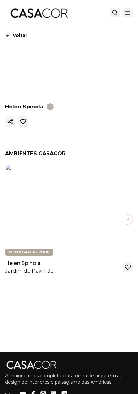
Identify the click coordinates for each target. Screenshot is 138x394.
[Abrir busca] (115, 12)
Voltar (20, 35)
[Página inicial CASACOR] (39, 13)
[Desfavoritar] (23, 121)
